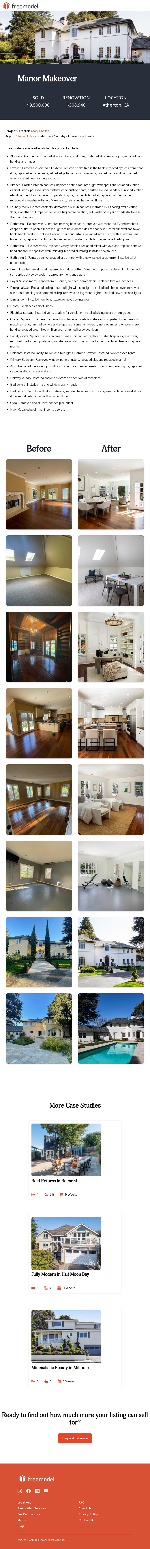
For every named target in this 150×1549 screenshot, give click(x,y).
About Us (85, 1508)
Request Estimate (75, 1438)
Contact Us (87, 1520)
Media (22, 1520)
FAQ (82, 1502)
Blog (21, 1526)
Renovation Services (32, 1508)
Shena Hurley (25, 136)
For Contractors (29, 1514)
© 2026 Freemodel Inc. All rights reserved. (41, 1539)
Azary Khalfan (40, 131)
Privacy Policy (88, 1514)
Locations (24, 1502)
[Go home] (36, 1478)
